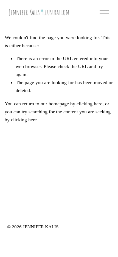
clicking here (89, 103)
